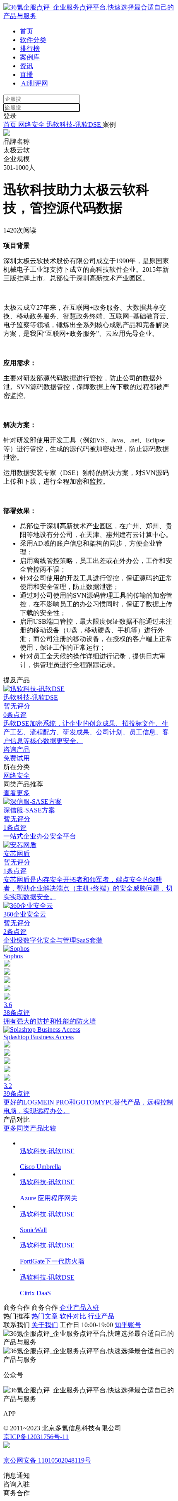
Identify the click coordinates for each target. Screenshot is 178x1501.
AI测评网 (34, 83)
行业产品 (101, 1316)
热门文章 (45, 1316)
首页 (26, 31)
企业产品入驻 (79, 1307)
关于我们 (44, 1324)
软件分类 (33, 39)
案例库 (30, 57)
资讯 (26, 65)
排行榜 (30, 48)
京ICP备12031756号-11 (36, 1436)
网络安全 (31, 124)
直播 (26, 74)
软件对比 (74, 1316)
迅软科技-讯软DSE (74, 124)
